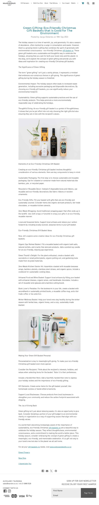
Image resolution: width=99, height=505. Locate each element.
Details (73, 3)
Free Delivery (54, 3)
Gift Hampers (25, 3)
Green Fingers (24, 452)
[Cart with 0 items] (82, 3)
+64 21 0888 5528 (25, 483)
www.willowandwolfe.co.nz (60, 447)
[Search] (88, 3)
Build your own (38, 3)
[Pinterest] (56, 471)
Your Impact (66, 3)
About (46, 3)
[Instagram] (9, 491)
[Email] (47, 471)
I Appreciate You (24, 464)
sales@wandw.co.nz (10, 483)
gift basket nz (68, 50)
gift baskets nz (55, 428)
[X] (51, 471)
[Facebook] (43, 471)
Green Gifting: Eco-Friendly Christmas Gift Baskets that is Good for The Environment (49, 30)
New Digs (22, 458)
